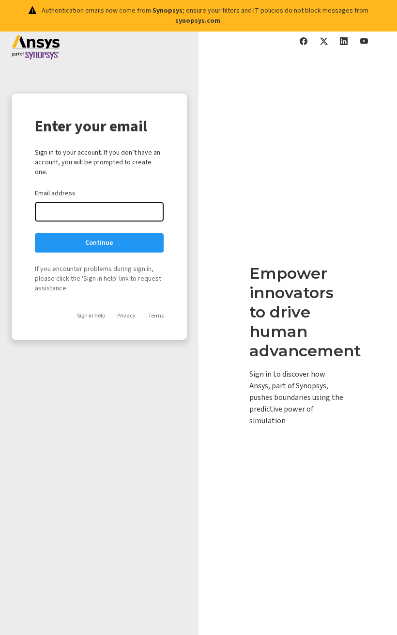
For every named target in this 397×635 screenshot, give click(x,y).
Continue (99, 243)
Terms (156, 316)
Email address (55, 193)
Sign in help (91, 316)
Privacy (126, 316)
